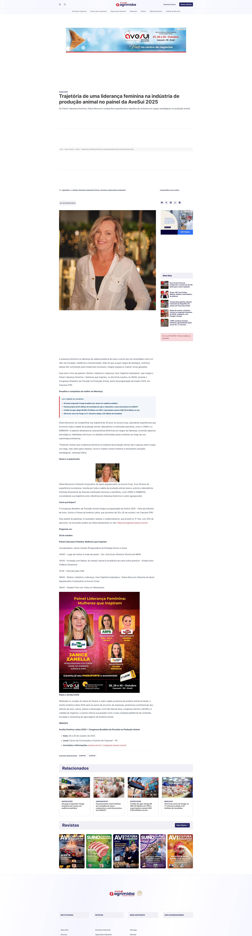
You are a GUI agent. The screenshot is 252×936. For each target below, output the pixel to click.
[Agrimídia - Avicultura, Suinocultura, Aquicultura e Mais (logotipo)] (126, 4)
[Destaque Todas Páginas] (126, 40)
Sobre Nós (65, 930)
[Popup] (60, 4)
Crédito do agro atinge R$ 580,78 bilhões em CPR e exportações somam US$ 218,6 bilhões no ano (102, 410)
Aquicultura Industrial (103, 935)
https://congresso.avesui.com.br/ (132, 523)
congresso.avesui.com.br (114, 745)
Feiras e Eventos (101, 190)
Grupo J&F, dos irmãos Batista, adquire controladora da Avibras (181, 294)
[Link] (72, 851)
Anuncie (64, 935)
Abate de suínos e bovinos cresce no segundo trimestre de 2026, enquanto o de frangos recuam (181, 313)
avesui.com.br (94, 745)
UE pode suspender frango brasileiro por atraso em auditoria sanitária (91, 403)
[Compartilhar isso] (162, 202)
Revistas (133, 935)
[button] (65, 4)
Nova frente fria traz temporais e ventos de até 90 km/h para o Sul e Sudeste (181, 285)
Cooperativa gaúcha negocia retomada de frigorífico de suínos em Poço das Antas (181, 304)
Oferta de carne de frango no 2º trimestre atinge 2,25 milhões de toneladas (93, 414)
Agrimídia (65, 190)
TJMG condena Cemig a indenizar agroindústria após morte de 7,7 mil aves (181, 323)
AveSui (75, 190)
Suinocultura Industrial (117, 190)
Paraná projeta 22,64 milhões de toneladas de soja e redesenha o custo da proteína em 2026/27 (101, 407)
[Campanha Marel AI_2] (177, 222)
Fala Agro (133, 930)
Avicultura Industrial (86, 190)
